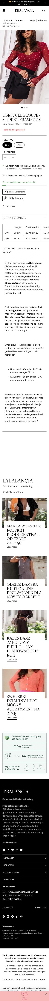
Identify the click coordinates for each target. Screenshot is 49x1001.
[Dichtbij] (46, 994)
